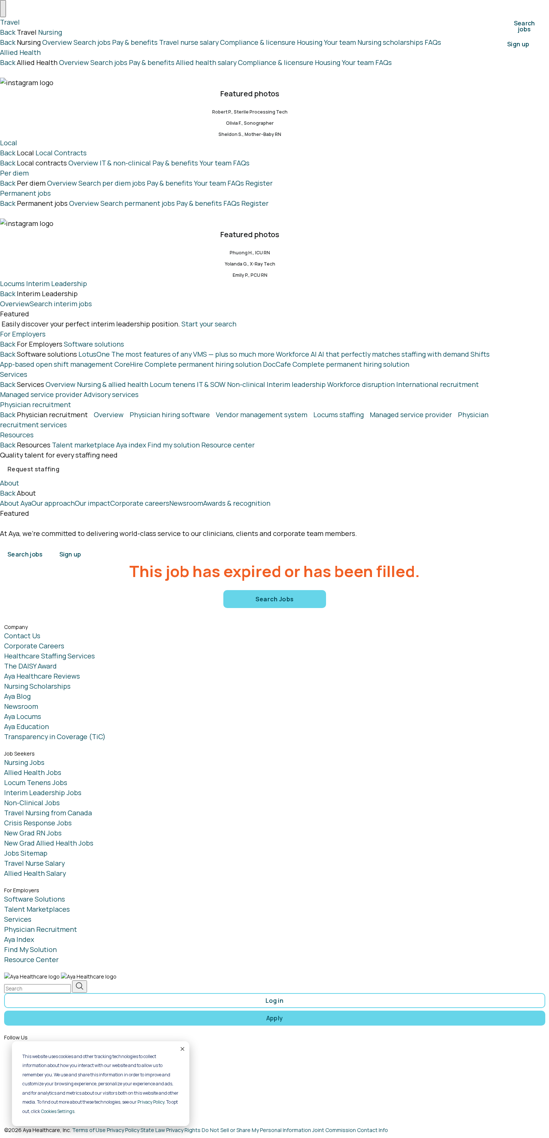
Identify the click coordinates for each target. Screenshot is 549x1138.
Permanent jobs (25, 193)
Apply (274, 1018)
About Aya (15, 503)
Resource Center (31, 959)
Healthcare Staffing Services (49, 655)
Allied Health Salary (35, 873)
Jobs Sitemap (25, 853)
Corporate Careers (34, 645)
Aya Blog (17, 696)
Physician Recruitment (40, 929)
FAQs (433, 42)
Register (259, 183)
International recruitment (437, 384)
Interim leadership (296, 384)
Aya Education (26, 726)
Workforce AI (372, 354)
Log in (274, 1000)
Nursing (50, 32)
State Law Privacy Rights (170, 1130)
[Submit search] (79, 986)
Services (13, 374)
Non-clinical (246, 384)
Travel (10, 22)
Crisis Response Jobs (38, 822)
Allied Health (20, 52)
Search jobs (92, 42)
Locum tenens (172, 384)
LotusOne (176, 354)
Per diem (14, 172)
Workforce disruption (361, 384)
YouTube (32, 1087)
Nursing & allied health (112, 384)
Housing (309, 42)
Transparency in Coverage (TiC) (55, 736)
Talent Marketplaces (37, 909)
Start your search (209, 323)
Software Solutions (34, 898)
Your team (340, 42)
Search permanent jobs (137, 203)
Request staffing (33, 469)
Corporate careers (139, 503)
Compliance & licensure (257, 42)
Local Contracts (61, 152)
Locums (12, 283)
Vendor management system (261, 414)
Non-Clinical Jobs (32, 802)
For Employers (23, 333)
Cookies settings (57, 1111)
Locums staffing (338, 414)
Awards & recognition (236, 503)
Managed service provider (41, 394)
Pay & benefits (135, 42)
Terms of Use (89, 1130)
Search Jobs (274, 599)
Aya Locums (22, 716)
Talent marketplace (83, 444)
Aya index (131, 444)
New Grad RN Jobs (33, 832)
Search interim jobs (61, 303)
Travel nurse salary (188, 42)
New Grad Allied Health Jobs (48, 842)
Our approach (53, 503)
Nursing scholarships (390, 42)
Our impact (92, 503)
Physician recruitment (35, 404)
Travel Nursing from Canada (48, 812)
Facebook (34, 1046)
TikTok (29, 1101)
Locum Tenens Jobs (35, 782)
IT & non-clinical (125, 162)
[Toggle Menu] (3, 8)
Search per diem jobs (111, 183)
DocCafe (336, 364)
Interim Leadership (56, 283)
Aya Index (19, 939)
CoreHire (187, 364)
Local (8, 142)
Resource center (228, 444)
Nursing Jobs (24, 762)
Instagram (35, 1059)
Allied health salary (206, 62)
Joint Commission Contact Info (350, 1130)
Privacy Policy (150, 1102)
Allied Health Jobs (32, 772)
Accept (182, 1048)
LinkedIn (32, 1073)
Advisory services (111, 394)
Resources (17, 434)
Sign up (518, 44)
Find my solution (174, 444)
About (9, 482)
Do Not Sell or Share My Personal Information (256, 1130)
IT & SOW (211, 384)
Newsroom (186, 503)
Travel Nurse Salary (34, 863)
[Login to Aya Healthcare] (97, 547)
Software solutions (94, 343)
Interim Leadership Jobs (42, 792)
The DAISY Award (30, 665)
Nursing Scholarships (37, 686)
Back (7, 32)
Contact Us (22, 635)
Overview (57, 42)
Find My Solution (30, 949)
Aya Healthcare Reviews (42, 676)
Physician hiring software (170, 414)
